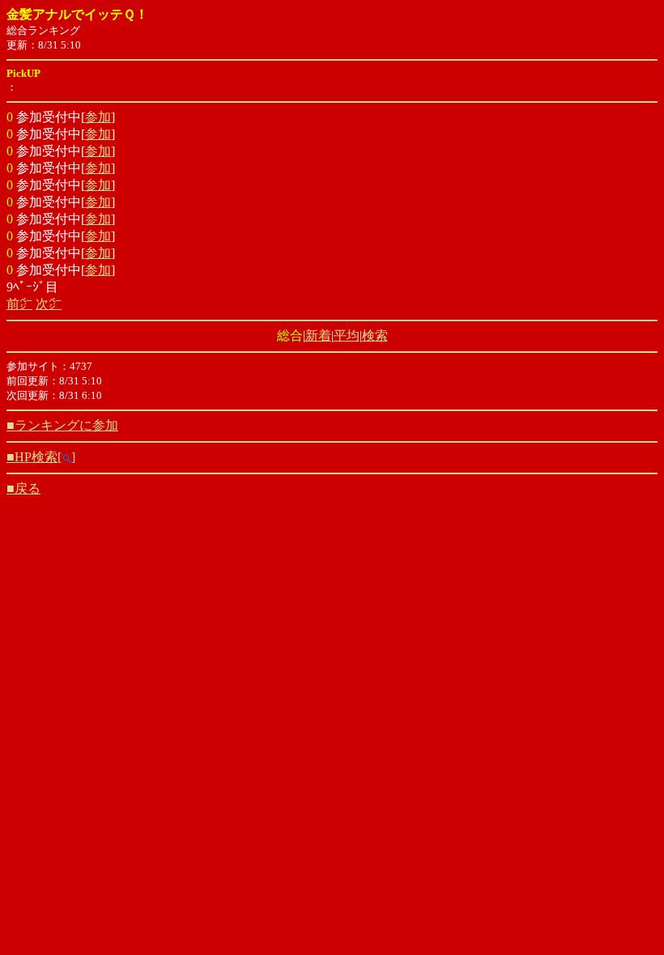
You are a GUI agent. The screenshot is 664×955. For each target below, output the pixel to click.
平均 (347, 335)
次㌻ (49, 304)
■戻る (23, 488)
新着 (318, 335)
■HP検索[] (40, 457)
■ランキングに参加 (62, 425)
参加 (98, 117)
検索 (375, 335)
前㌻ (19, 304)
